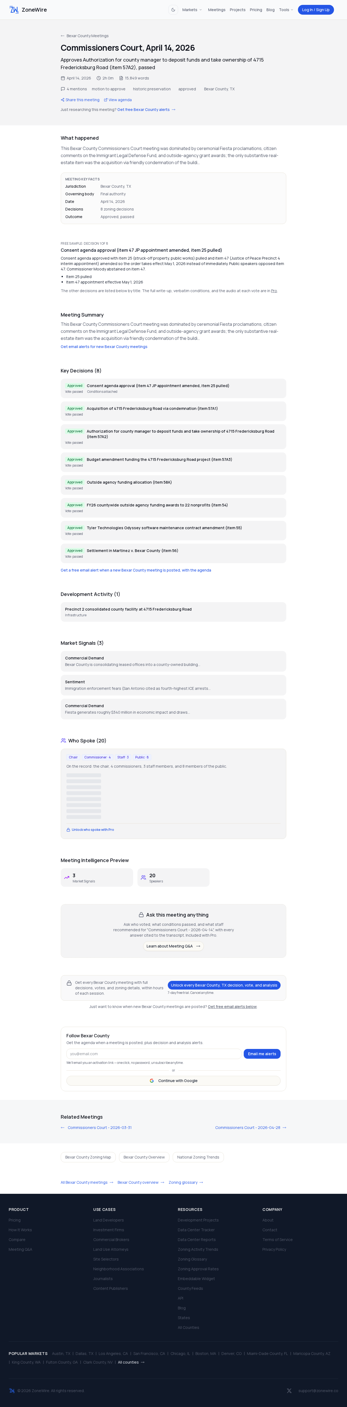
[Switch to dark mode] (173, 10)
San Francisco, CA (149, 1353)
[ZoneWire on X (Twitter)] (289, 1390)
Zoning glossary (183, 1182)
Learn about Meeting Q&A (170, 946)
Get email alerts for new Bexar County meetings (104, 346)
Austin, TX (61, 1353)
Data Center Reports (197, 1239)
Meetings (217, 9)
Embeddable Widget (196, 1278)
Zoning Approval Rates (198, 1268)
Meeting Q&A (20, 1249)
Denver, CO (231, 1353)
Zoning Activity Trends (198, 1249)
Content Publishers (110, 1288)
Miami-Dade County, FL (267, 1353)
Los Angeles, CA (113, 1353)
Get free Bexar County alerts (144, 109)
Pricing (256, 9)
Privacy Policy (274, 1249)
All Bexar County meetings (84, 1182)
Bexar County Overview (144, 1157)
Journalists (103, 1278)
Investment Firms (108, 1229)
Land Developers (108, 1220)
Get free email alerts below (232, 1006)
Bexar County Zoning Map (88, 1157)
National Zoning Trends (198, 1157)
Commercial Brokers (111, 1239)
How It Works (20, 1229)
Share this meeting (82, 99)
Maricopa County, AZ (311, 1353)
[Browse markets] (200, 10)
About (268, 1220)
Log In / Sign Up (316, 9)
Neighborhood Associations (118, 1268)
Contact (269, 1229)
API (180, 1298)
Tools (284, 9)
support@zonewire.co (318, 1390)
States (184, 1317)
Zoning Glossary (192, 1259)
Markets (189, 9)
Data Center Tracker (196, 1229)
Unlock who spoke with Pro (93, 830)
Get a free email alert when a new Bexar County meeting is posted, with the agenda (136, 570)
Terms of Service (277, 1239)
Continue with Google (178, 1080)
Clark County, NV (98, 1362)
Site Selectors (106, 1259)
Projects (238, 9)
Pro (274, 290)
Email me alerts (262, 1053)
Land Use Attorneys (110, 1249)
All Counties (188, 1327)
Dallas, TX (84, 1353)
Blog (270, 9)
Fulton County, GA (62, 1362)
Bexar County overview (138, 1182)
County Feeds (190, 1288)
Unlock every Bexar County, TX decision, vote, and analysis (224, 985)
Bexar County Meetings (88, 35)
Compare (17, 1239)
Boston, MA (205, 1353)
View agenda (120, 99)
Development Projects (198, 1220)
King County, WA (26, 1362)
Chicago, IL (180, 1353)
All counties (129, 1362)
